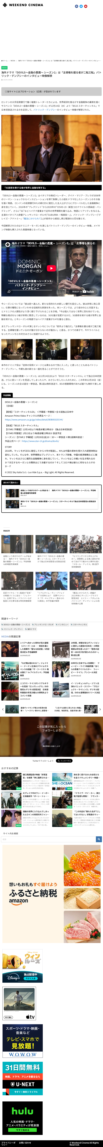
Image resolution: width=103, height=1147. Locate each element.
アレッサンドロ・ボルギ (44, 624)
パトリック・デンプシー (45, 109)
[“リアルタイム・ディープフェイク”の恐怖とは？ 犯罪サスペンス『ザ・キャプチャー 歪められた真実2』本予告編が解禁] (51, 581)
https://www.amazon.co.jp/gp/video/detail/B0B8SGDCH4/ (34, 419)
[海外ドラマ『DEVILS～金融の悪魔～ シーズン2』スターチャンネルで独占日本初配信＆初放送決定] (51, 544)
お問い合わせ (25, 1142)
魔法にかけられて (32, 218)
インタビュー (63, 624)
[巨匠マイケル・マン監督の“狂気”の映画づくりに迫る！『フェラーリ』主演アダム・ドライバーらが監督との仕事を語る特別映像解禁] (17, 581)
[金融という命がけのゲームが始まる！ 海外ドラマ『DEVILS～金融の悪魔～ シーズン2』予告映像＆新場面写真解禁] (17, 544)
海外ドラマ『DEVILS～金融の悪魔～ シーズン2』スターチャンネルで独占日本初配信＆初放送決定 (51, 559)
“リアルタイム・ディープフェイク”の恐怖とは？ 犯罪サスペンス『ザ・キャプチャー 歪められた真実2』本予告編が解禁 (51, 596)
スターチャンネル (80, 624)
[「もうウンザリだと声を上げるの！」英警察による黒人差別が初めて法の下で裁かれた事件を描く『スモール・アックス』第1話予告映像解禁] (86, 544)
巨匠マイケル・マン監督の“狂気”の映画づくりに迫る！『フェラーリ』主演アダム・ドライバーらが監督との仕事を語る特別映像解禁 (17, 596)
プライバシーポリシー (8, 1143)
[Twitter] (81, 6)
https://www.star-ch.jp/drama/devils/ (40, 441)
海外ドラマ (31, 629)
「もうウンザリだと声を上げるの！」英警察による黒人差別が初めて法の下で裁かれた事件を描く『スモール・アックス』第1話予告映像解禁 (85, 561)
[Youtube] (85, 6)
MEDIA (4, 68)
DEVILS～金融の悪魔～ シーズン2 (17, 624)
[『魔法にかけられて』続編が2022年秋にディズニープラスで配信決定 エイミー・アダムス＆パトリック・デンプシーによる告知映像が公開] (86, 581)
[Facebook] (76, 6)
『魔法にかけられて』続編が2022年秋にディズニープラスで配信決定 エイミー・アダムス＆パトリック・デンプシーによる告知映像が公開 (85, 598)
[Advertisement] (51, 34)
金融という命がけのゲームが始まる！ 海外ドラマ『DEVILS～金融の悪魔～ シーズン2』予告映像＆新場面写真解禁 (17, 560)
